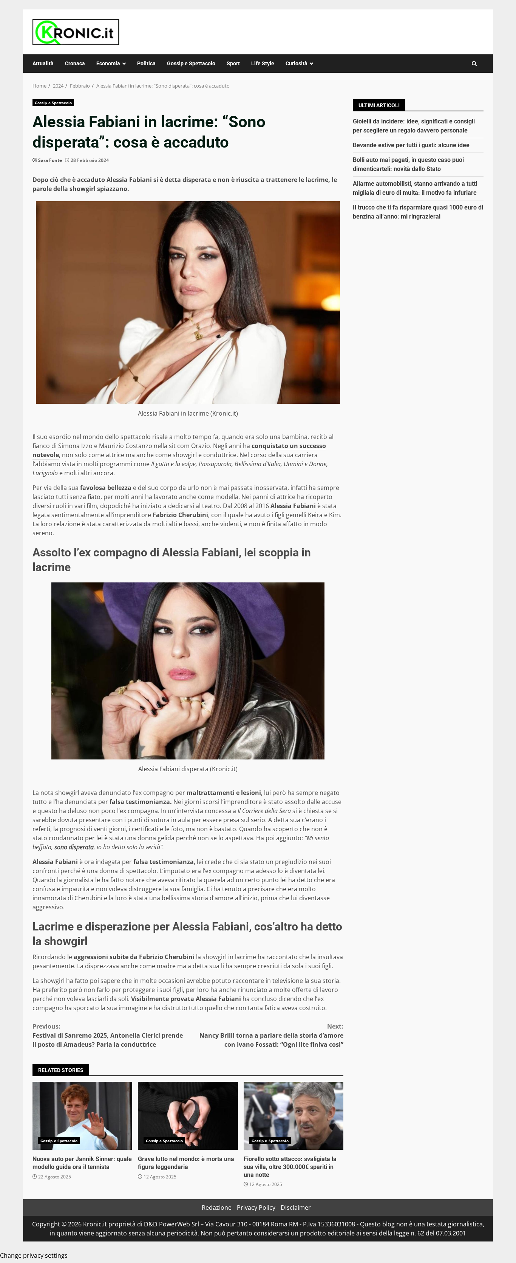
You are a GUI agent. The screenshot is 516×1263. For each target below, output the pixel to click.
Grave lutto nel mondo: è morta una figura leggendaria (188, 1116)
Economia (108, 63)
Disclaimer (296, 1207)
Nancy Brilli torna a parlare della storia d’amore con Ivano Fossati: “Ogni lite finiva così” (271, 1035)
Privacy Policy (256, 1207)
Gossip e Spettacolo (191, 63)
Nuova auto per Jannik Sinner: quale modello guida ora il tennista (82, 1116)
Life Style (262, 63)
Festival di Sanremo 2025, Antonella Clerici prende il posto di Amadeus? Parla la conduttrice (107, 1035)
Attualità (43, 63)
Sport (233, 63)
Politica (146, 63)
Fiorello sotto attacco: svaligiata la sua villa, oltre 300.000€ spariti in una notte (293, 1116)
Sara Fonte (50, 160)
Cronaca (75, 63)
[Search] (474, 63)
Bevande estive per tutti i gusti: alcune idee (411, 145)
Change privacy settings (34, 1255)
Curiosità (296, 63)
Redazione (217, 1207)
